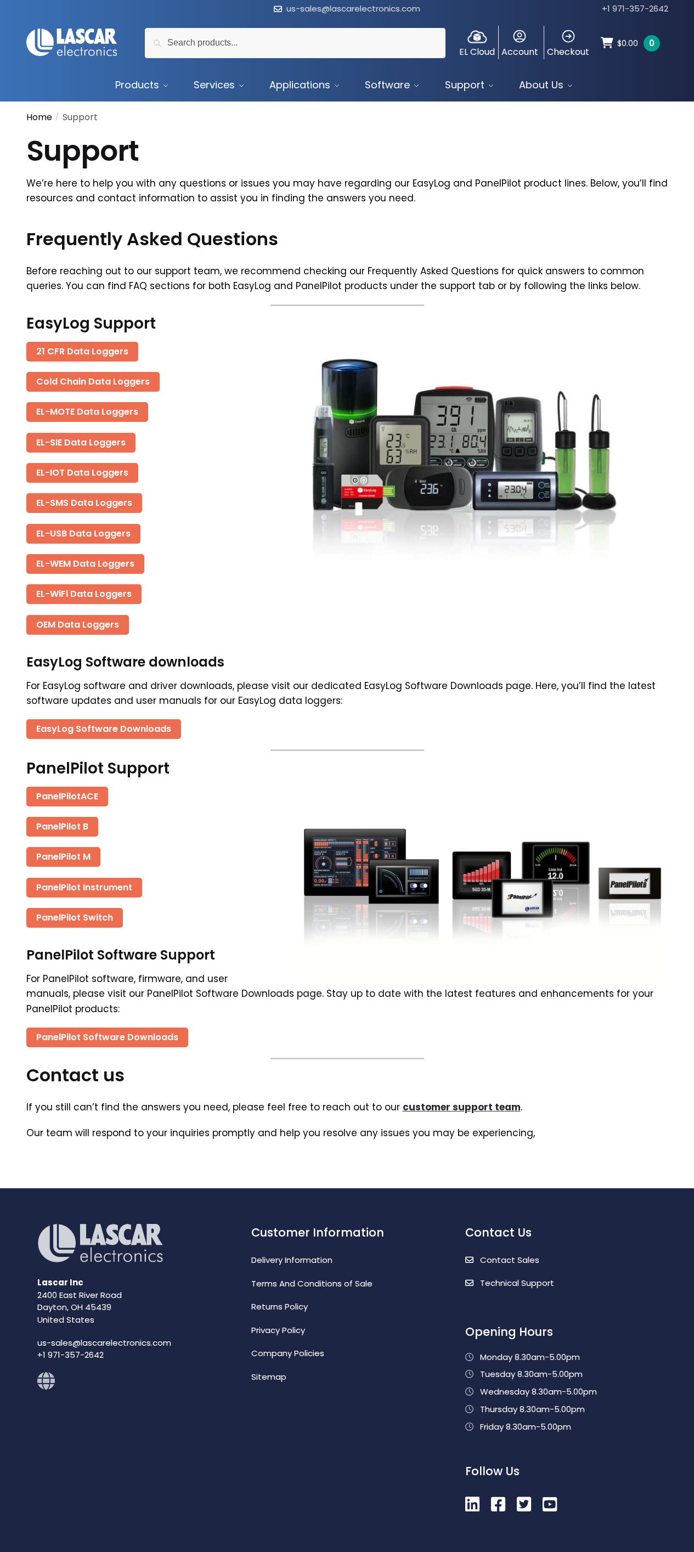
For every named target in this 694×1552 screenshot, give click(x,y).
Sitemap (268, 1376)
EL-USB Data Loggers (83, 533)
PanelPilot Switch (74, 917)
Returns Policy (279, 1306)
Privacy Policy (278, 1330)
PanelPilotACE (67, 796)
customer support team (462, 1107)
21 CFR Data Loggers (82, 351)
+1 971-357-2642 (635, 8)
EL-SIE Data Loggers (81, 442)
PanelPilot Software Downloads (107, 1037)
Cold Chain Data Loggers (93, 381)
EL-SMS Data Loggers (84, 502)
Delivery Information (291, 1260)
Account (519, 52)
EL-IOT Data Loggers (82, 472)
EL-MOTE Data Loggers (87, 411)
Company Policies (287, 1353)
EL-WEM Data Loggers (85, 563)
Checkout (568, 52)
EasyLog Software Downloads (103, 729)
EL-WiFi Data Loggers (84, 594)
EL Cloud (477, 52)
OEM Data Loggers (77, 624)
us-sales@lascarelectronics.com (353, 8)
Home (39, 117)
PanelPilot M (63, 856)
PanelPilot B (62, 826)
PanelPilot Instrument (84, 887)
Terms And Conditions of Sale (312, 1283)
